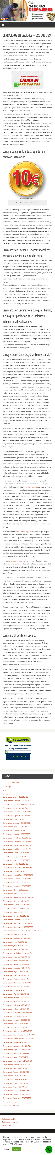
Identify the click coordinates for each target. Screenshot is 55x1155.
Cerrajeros (6, 794)
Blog (4, 790)
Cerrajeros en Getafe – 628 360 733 (16, 908)
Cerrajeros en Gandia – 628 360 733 (16, 901)
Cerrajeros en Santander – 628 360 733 (17, 1042)
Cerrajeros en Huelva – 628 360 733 (16, 935)
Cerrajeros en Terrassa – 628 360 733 (16, 1068)
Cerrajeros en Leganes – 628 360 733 (16, 957)
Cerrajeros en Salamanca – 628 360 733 (17, 1031)
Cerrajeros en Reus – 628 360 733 (15, 1024)
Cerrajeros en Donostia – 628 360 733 (17, 886)
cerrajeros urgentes (24, 532)
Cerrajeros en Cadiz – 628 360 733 (15, 864)
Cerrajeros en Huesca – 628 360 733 (16, 938)
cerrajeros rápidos (15, 561)
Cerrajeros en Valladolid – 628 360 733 (17, 1083)
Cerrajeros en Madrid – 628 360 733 (16, 975)
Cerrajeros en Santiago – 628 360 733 (17, 1046)
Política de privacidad (11, 1105)
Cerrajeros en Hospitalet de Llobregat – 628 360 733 (22, 931)
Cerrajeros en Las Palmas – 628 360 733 (17, 953)
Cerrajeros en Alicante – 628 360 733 (16, 819)
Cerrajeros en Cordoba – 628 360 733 (17, 879)
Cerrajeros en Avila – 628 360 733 (15, 827)
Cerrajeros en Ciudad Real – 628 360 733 (18, 875)
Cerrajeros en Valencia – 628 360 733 (16, 1079)
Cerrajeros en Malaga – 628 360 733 (16, 979)
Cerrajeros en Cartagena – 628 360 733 (17, 868)
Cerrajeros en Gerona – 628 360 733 (16, 905)
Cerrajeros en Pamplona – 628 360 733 (17, 1012)
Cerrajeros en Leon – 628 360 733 (15, 960)
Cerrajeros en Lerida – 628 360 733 (16, 964)
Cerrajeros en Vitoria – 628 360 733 (16, 1091)
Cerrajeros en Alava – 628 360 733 (15, 797)
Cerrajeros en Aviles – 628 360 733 (15, 830)
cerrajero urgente (31, 487)
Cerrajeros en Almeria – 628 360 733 (16, 823)
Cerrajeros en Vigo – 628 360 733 (15, 1087)
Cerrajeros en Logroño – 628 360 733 (16, 968)
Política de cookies (10, 1102)
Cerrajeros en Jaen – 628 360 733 (15, 946)
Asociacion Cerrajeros (11, 783)
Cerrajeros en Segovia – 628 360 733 (16, 1050)
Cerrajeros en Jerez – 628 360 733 (15, 949)
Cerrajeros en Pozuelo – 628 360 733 (16, 1020)
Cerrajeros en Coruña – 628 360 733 (16, 882)
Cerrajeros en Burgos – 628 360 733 (16, 856)
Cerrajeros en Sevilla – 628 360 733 (16, 1053)
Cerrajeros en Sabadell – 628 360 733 (16, 1027)
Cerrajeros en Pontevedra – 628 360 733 (18, 1016)
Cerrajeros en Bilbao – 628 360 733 (16, 853)
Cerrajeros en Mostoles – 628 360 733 (17, 990)
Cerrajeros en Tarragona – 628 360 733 (17, 1061)
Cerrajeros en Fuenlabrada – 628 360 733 (18, 897)
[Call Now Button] (48, 1149)
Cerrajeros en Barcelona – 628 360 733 (17, 845)
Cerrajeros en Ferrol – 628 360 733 (15, 894)
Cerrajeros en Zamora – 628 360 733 (16, 1094)
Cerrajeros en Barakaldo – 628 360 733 (17, 842)
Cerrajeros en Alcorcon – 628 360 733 (17, 812)
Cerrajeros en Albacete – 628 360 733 (16, 801)
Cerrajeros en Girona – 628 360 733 (16, 916)
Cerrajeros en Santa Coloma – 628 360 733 (19, 1039)
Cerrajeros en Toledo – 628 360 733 (16, 1076)
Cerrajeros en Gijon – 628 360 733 (15, 912)
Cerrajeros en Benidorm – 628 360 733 (17, 849)
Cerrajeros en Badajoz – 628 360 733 (16, 834)
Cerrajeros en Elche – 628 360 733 (15, 890)
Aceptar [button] (17, 1149)
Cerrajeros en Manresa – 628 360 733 (17, 983)
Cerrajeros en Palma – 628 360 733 (16, 1009)
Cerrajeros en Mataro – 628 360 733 (16, 987)
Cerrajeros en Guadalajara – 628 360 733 (18, 927)
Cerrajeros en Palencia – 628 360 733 (16, 1005)
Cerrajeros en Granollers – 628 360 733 (17, 923)
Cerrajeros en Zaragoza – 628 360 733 (17, 1098)
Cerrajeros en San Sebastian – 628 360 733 (19, 1035)
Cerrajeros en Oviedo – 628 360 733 (16, 1001)
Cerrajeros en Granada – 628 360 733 (16, 920)
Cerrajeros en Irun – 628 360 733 (15, 942)
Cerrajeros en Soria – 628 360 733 (15, 1057)
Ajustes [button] (7, 1149)
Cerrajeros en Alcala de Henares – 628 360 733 (20, 804)
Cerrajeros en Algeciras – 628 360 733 (17, 815)
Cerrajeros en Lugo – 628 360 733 (15, 972)
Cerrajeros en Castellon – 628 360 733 (17, 871)
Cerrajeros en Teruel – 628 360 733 (16, 1072)
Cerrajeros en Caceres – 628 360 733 (16, 860)
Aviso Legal (7, 786)
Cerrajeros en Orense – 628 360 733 (16, 998)
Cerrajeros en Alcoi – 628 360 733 (15, 808)
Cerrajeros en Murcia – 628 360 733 (16, 994)
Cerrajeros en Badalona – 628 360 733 (17, 838)
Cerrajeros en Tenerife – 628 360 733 (16, 1065)
